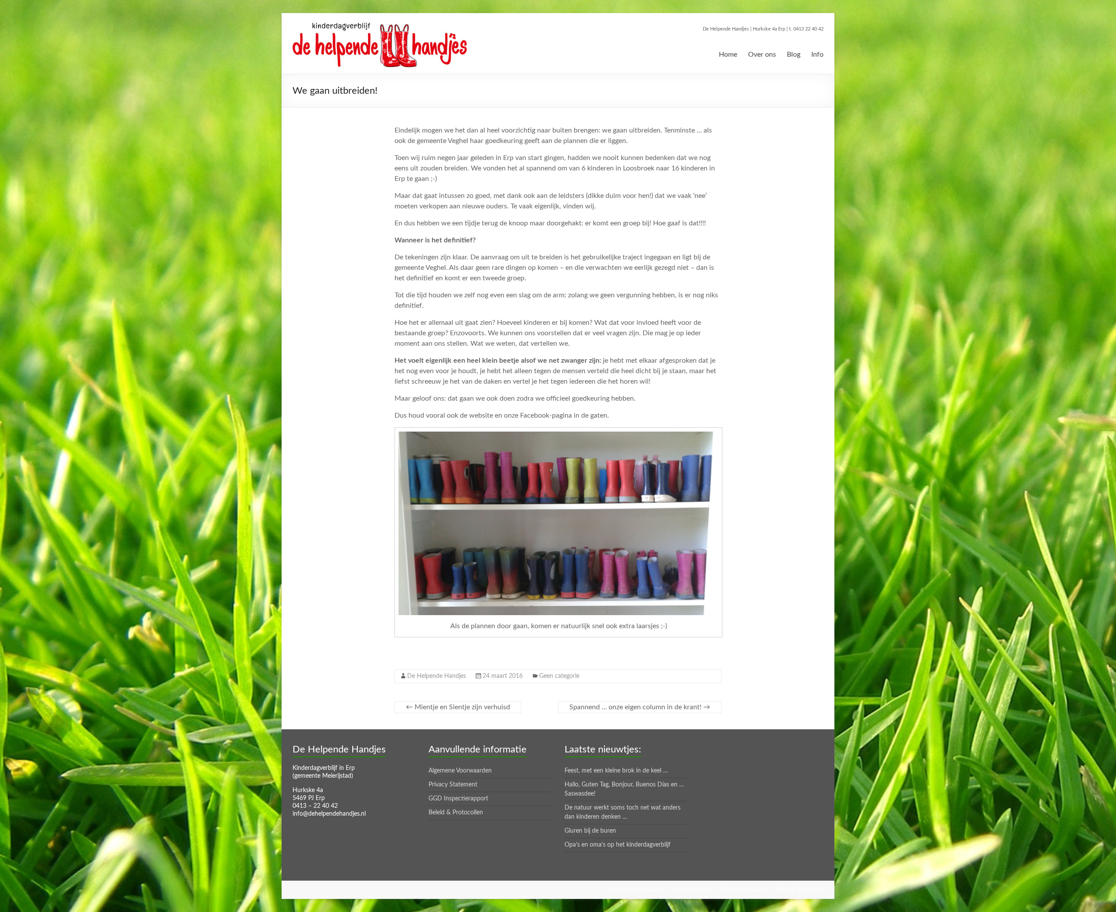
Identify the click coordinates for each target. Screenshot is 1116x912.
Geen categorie (559, 676)
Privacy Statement (453, 785)
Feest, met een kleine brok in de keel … (616, 771)
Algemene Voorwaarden (460, 771)
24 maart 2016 (503, 676)
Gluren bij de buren (590, 831)
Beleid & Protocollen (456, 813)
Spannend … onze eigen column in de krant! (639, 707)
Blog (793, 54)
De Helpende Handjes (436, 676)
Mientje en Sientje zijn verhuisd (458, 707)
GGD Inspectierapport (458, 799)
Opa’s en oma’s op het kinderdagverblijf (617, 845)
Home (728, 54)
